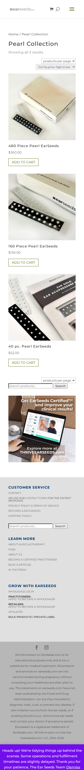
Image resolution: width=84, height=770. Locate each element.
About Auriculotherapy (26, 544)
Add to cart (23, 162)
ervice (54, 505)
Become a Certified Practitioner (32, 559)
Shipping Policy (20, 515)
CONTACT (14, 493)
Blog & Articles (19, 564)
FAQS (12, 549)
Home (13, 34)
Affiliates (15, 611)
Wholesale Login (21, 591)
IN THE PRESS (17, 569)
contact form (36, 498)
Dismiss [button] (73, 767)
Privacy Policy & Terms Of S (28, 505)
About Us (15, 554)
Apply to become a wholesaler (31, 599)
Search (60, 386)
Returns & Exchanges (24, 510)
